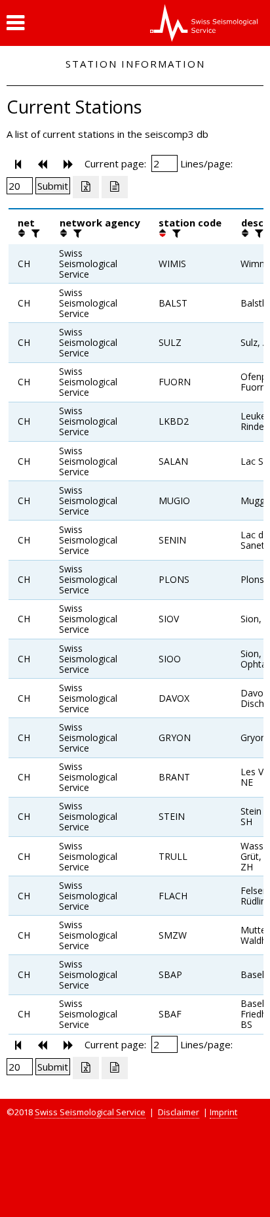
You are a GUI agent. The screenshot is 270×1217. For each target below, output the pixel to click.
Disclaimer (178, 1112)
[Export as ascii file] (115, 187)
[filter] (34, 233)
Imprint (223, 1112)
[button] (15, 23)
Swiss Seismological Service (90, 1112)
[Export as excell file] (86, 187)
